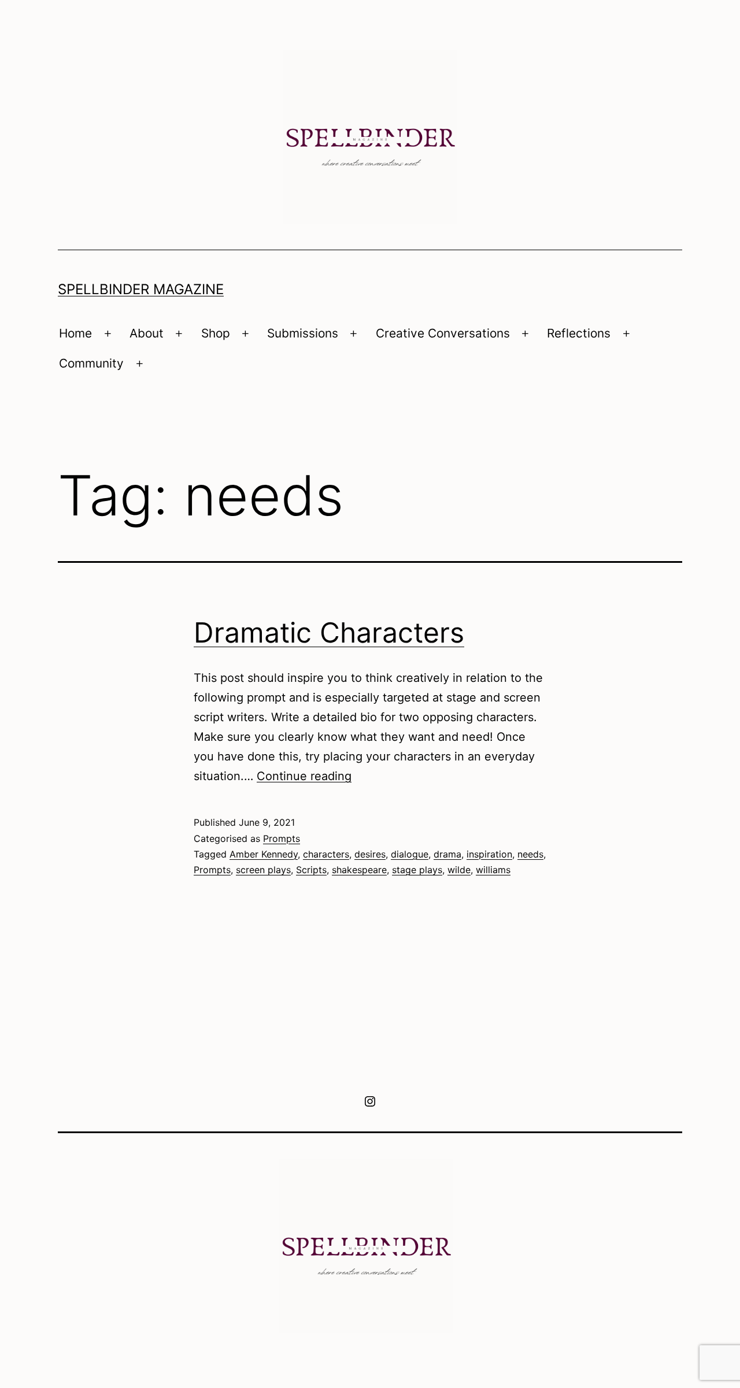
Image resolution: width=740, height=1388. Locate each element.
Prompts (281, 838)
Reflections (578, 333)
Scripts (311, 869)
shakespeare (359, 869)
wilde (459, 869)
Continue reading (304, 776)
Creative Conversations (443, 333)
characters (326, 854)
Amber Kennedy (264, 854)
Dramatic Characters (329, 632)
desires (370, 854)
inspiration (489, 854)
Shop (215, 333)
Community (91, 363)
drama (447, 854)
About (147, 333)
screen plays (263, 869)
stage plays (417, 869)
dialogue (409, 854)
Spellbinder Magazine (141, 289)
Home (75, 333)
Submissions (302, 333)
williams (493, 869)
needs (530, 854)
